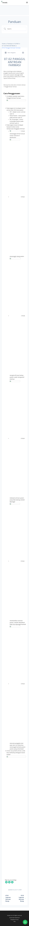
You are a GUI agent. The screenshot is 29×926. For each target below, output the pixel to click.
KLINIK (16, 43)
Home (4, 43)
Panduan (10, 43)
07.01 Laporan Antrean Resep (8, 898)
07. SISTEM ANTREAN (8, 46)
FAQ (14, 921)
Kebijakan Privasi (14, 919)
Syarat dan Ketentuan (14, 917)
